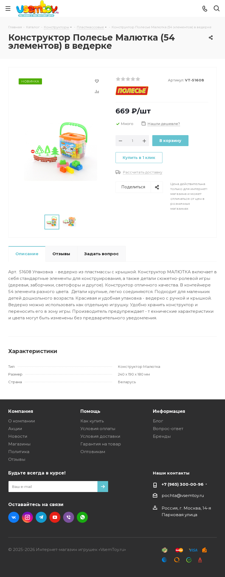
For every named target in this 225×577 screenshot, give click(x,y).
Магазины (19, 444)
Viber (68, 517)
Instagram (27, 517)
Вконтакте (13, 517)
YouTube (54, 517)
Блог (158, 420)
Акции (15, 428)
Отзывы (16, 459)
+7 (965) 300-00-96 (183, 484)
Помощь (90, 411)
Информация (169, 411)
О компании (21, 420)
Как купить (92, 420)
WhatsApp (82, 517)
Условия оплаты (97, 428)
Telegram (41, 517)
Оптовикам (92, 451)
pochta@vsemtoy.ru (183, 495)
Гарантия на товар (100, 444)
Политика (18, 451)
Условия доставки (100, 436)
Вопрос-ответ (168, 428)
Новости (17, 436)
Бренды (162, 436)
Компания (20, 411)
